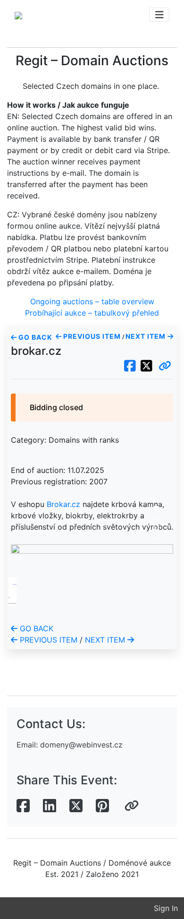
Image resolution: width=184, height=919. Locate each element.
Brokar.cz (63, 504)
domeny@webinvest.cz (81, 744)
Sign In (166, 908)
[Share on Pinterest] (102, 806)
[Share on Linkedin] (49, 806)
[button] (165, 366)
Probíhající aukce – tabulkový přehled (92, 313)
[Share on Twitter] (76, 806)
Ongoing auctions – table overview (92, 301)
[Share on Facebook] (23, 806)
